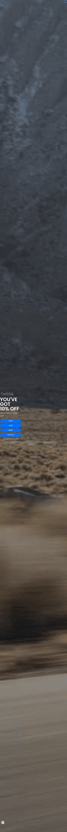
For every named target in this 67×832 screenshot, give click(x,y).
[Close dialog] (65, 1)
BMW (11, 430)
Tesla (11, 421)
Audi (10, 425)
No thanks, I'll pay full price (10, 439)
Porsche (10, 435)
